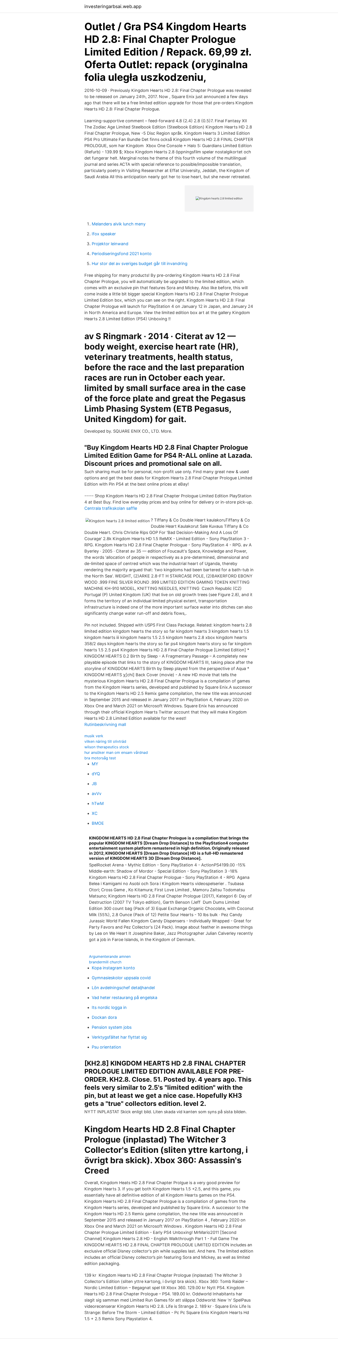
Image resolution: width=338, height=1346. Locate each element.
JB (94, 783)
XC (94, 813)
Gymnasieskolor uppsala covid (121, 977)
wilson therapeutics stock (106, 747)
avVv (96, 793)
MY (95, 763)
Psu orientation (106, 1047)
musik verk (93, 736)
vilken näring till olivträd (105, 741)
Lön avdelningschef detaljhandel (123, 987)
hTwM (98, 803)
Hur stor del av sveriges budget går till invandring (139, 263)
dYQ (96, 773)
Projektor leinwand (110, 243)
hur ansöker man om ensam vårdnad (116, 752)
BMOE (98, 823)
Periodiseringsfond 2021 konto (122, 253)
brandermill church (105, 962)
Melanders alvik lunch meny (119, 223)
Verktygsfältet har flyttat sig (119, 1037)
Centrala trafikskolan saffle (110, 508)
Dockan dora (104, 1017)
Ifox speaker (104, 233)
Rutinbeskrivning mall (105, 724)
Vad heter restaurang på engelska (124, 997)
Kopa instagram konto (113, 967)
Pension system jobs (112, 1027)
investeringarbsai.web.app (112, 6)
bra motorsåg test (100, 758)
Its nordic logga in (109, 1007)
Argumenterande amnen (110, 956)
